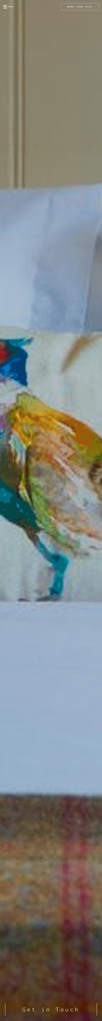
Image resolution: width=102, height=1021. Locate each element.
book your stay (79, 7)
